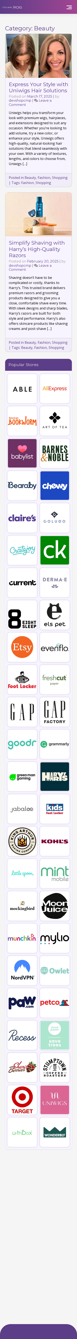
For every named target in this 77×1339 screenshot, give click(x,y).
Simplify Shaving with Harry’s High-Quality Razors (37, 249)
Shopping (60, 177)
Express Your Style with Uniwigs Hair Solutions (38, 87)
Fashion (44, 177)
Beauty (30, 177)
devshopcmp (20, 100)
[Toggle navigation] (69, 7)
